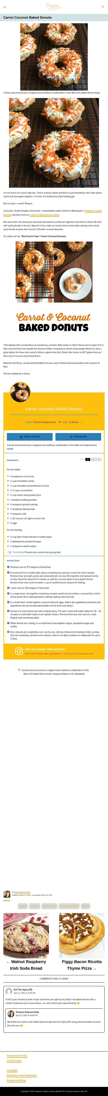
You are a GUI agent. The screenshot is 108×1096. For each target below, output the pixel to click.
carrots (22, 906)
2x (93, 459)
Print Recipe (31, 437)
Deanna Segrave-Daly (22, 892)
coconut (35, 906)
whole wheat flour (69, 906)
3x (99, 459)
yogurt (85, 906)
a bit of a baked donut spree (44, 215)
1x (88, 459)
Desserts (6, 900)
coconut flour (49, 906)
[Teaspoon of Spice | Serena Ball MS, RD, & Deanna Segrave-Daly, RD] (53, 7)
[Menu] (4, 7)
